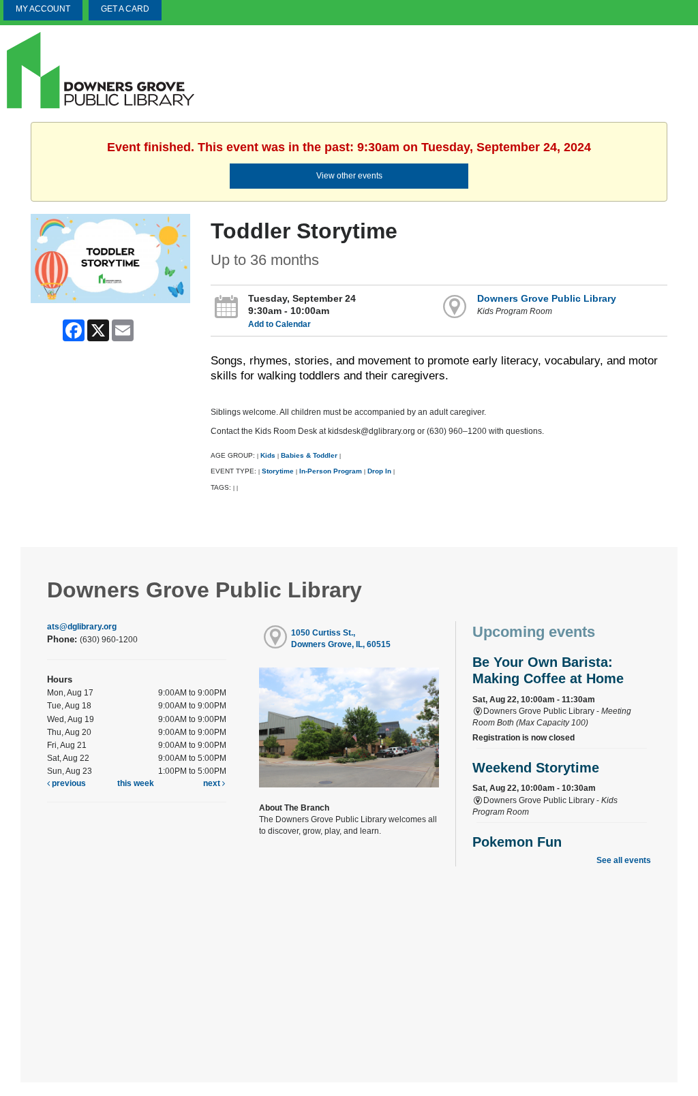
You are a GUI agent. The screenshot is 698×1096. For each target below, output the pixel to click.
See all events (623, 860)
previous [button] (68, 783)
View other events (349, 176)
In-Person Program (330, 471)
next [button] (212, 783)
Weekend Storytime (535, 767)
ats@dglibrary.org (82, 626)
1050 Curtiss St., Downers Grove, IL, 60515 (341, 638)
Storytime (278, 471)
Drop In (379, 471)
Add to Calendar (279, 324)
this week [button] (135, 783)
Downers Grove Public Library (546, 298)
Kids (267, 455)
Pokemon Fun (517, 841)
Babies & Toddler (309, 455)
